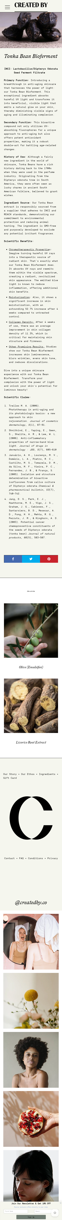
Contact (9, 858)
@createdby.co (31, 902)
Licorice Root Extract (31, 742)
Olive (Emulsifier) (31, 667)
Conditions (35, 858)
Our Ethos (28, 774)
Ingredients (47, 774)
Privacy (52, 858)
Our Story (10, 774)
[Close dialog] (61, 1203)
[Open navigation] (7, 7)
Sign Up (31, 1217)
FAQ (21, 858)
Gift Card (10, 777)
